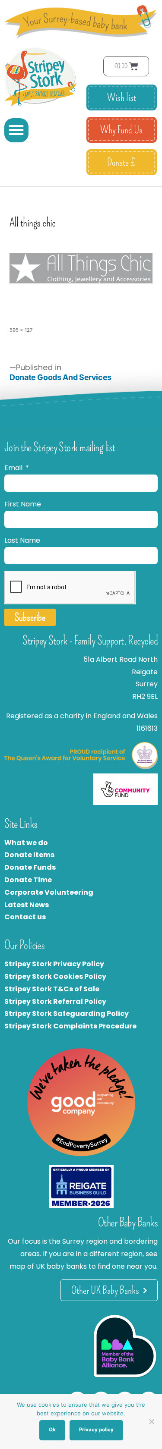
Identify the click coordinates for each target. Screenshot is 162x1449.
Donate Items (29, 855)
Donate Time (28, 880)
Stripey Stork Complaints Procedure (70, 1026)
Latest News (26, 905)
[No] (151, 1421)
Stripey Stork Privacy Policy (54, 964)
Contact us (25, 917)
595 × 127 (21, 330)
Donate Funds (30, 867)
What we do (26, 843)
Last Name (22, 540)
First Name (22, 504)
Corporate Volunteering (48, 892)
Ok (52, 1430)
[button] (16, 130)
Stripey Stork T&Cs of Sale (51, 989)
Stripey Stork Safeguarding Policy (66, 1013)
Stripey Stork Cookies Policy (55, 976)
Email (14, 468)
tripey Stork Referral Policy (57, 1001)
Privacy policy (96, 1430)
